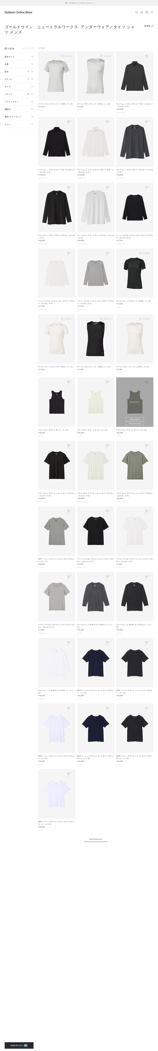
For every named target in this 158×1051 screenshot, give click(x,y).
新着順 (147, 26)
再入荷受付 (136, 419)
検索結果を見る (19, 1045)
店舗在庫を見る (136, 424)
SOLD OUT (134, 402)
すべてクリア (28, 48)
